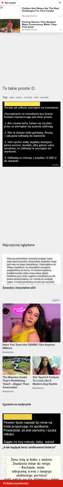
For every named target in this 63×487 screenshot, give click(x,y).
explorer (44, 98)
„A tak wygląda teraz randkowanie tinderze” (29, 447)
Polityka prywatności (16, 483)
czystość (28, 98)
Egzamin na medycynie (17, 404)
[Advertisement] (31, 48)
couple (18, 98)
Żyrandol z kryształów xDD (19, 287)
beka (12, 98)
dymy (36, 98)
